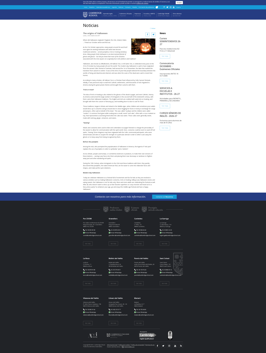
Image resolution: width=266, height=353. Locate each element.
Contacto (128, 7)
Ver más (165, 56)
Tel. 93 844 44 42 (141, 230)
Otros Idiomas (177, 14)
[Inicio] (92, 14)
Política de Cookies (124, 345)
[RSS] (181, 346)
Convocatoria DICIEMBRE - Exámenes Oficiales (170, 66)
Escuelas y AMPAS (149, 14)
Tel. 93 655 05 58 (90, 230)
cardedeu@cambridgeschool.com (144, 235)
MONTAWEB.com (129, 347)
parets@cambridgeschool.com (143, 275)
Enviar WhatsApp (90, 233)
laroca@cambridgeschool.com (92, 275)
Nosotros (91, 7)
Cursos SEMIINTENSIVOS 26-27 (170, 41)
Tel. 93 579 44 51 (115, 270)
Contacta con (164, 197)
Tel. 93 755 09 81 (141, 309)
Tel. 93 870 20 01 (115, 230)
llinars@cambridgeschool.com (118, 315)
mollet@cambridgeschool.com (118, 275)
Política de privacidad (137, 345)
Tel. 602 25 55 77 (115, 309)
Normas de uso (150, 345)
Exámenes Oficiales (125, 14)
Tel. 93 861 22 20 (166, 230)
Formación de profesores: (147, 7)
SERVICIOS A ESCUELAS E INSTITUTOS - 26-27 (170, 91)
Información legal (112, 345)
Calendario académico (103, 7)
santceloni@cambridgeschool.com (170, 275)
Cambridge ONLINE (163, 14)
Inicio (85, 7)
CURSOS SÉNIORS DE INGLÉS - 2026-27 (170, 114)
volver (153, 28)
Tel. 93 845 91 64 (90, 309)
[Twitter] (153, 34)
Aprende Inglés (108, 14)
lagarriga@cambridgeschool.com (170, 235)
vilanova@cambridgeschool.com (93, 315)
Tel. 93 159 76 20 (141, 270)
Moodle (134, 7)
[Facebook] (147, 34)
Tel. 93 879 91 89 (90, 270)
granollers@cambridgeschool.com (119, 235)
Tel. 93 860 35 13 (166, 270)
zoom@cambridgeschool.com (92, 235)
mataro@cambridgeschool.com (144, 315)
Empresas (138, 14)
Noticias (120, 7)
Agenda (114, 7)
